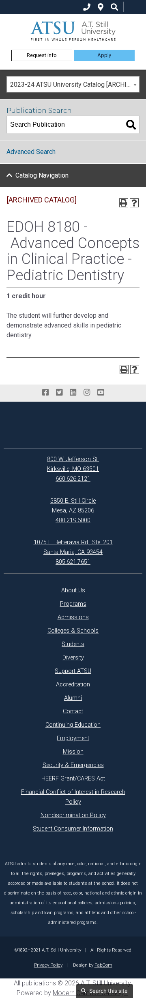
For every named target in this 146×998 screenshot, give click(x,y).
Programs (73, 603)
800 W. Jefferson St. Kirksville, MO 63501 (73, 464)
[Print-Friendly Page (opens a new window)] (123, 202)
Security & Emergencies (73, 765)
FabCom (103, 965)
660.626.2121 (73, 478)
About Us (73, 590)
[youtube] (100, 393)
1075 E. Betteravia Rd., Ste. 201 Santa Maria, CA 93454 (73, 547)
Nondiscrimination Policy (73, 815)
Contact (73, 711)
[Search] (131, 125)
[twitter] (59, 393)
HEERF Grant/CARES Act (73, 778)
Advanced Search (31, 152)
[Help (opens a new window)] (134, 202)
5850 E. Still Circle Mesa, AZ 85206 (73, 505)
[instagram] (87, 393)
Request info (42, 55)
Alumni (73, 698)
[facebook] (45, 393)
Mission (73, 751)
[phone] (86, 7)
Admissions (73, 617)
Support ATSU (73, 671)
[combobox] (73, 84)
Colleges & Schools (73, 630)
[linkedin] (73, 393)
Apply (104, 55)
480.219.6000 (73, 520)
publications (39, 983)
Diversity (73, 657)
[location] (100, 7)
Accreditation (73, 684)
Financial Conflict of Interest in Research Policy (73, 797)
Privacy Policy (48, 965)
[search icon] (114, 7)
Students (73, 644)
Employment (73, 738)
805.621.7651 (73, 561)
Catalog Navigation (42, 175)
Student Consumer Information (73, 828)
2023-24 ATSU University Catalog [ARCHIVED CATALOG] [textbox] (74, 84)
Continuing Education (73, 724)
